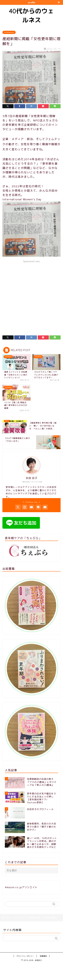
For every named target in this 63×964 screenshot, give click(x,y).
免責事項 (43, 956)
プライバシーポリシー (25, 956)
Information (9, 32)
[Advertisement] (31, 295)
